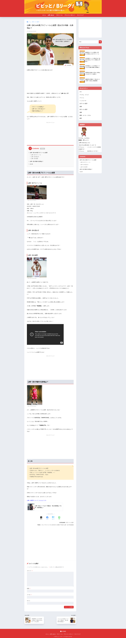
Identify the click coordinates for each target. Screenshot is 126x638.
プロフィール (59, 15)
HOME (64, 631)
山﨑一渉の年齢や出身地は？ (36, 161)
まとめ (31, 164)
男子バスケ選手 (70, 522)
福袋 (81, 112)
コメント (30, 570)
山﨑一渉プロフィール (36, 154)
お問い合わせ (51, 15)
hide (43, 148)
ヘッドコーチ (83, 100)
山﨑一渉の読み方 (35, 156)
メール (29, 594)
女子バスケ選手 (83, 103)
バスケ (48, 524)
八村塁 (57, 524)
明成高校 (71, 524)
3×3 (80, 91)
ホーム (44, 15)
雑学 (81, 118)
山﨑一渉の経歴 (34, 158)
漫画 (81, 106)
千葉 (62, 524)
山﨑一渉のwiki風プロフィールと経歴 (38, 152)
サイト (28, 600)
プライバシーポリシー (70, 15)
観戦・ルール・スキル (85, 115)
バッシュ (82, 97)
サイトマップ (80, 15)
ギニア (43, 524)
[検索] (100, 41)
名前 (29, 588)
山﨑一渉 (66, 524)
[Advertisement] (50, 82)
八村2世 (53, 524)
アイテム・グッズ (84, 94)
